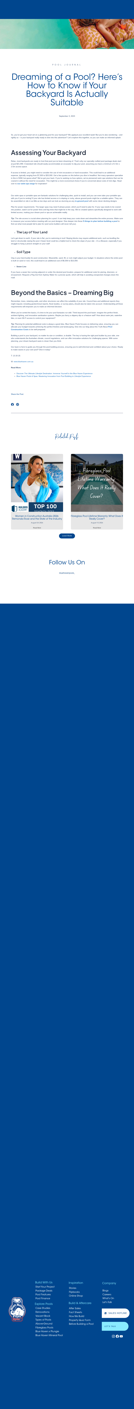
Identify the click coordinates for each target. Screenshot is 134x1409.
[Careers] (108, 1295)
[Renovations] (50, 1312)
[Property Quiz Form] (81, 1321)
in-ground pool (81, 201)
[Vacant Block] (50, 1316)
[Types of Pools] (50, 1320)
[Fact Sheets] (81, 1313)
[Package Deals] (50, 1291)
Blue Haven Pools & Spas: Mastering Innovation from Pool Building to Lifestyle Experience (53, 376)
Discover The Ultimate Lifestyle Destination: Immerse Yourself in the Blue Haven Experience (54, 373)
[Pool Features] (50, 1295)
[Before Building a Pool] (81, 1324)
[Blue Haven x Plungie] (50, 1332)
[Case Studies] (50, 1308)
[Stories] (75, 1288)
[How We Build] (81, 1317)
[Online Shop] (75, 1296)
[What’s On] (108, 1299)
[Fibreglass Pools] (50, 1328)
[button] (12, 404)
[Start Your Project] (50, 1287)
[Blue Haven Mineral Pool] (50, 1336)
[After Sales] (81, 1309)
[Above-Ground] (50, 1324)
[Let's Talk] (108, 1303)
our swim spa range (26, 184)
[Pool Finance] (50, 1299)
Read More (37, 528)
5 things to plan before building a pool (100, 221)
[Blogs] (108, 1291)
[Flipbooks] (75, 1292)
